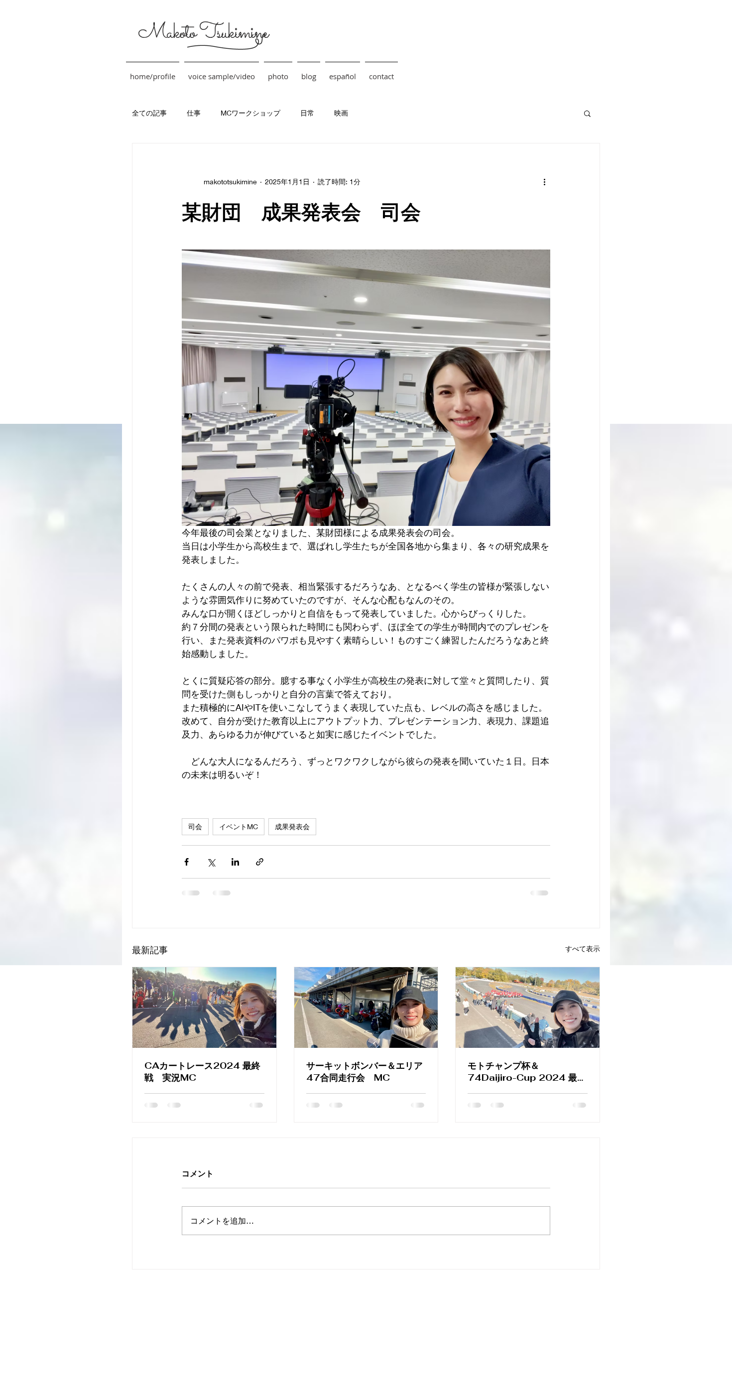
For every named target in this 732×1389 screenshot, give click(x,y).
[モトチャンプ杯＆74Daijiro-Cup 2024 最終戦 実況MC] (528, 1007)
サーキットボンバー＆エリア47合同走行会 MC (364, 1071)
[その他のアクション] (544, 181)
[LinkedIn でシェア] (235, 862)
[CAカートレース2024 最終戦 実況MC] (204, 1007)
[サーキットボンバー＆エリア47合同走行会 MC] (366, 1007)
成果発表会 (292, 826)
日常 (307, 113)
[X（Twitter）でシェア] (211, 862)
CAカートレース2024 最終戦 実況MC (202, 1071)
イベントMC (238, 826)
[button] (587, 113)
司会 (195, 826)
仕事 (194, 113)
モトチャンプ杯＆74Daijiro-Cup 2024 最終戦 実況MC (527, 1072)
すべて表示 (582, 948)
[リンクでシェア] (259, 862)
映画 (341, 113)
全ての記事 (149, 113)
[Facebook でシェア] (186, 862)
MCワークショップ (250, 113)
